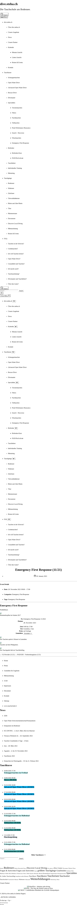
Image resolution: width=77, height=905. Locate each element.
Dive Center (58, 868)
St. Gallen (3, 876)
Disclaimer (7, 691)
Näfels (28, 873)
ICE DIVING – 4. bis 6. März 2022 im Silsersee (19, 731)
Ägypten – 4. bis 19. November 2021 (16, 751)
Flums (74, 868)
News (10, 37)
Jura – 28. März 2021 (11, 746)
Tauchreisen (53, 875)
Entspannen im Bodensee (12, 726)
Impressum (7, 686)
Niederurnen (20, 873)
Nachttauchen (16, 118)
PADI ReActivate (17, 158)
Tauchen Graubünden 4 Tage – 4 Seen (16, 741)
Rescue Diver (12, 93)
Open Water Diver (14, 82)
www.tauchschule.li (10, 706)
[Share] (3, 902)
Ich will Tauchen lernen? (16, 254)
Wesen (58, 879)
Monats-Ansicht (17, 52)
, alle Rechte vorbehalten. (8, 897)
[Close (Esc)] (1, 902)
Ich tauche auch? (13, 269)
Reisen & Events (17, 62)
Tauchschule (4, 879)
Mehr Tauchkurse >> (38, 855)
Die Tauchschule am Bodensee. (15, 9)
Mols (10, 873)
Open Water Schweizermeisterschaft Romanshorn (19, 721)
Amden (1, 868)
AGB (6, 681)
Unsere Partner (12, 42)
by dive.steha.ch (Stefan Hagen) (15, 893)
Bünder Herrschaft (18, 868)
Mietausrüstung (13, 228)
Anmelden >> (28, 633)
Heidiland (68, 870)
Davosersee (11, 218)
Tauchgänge (8, 178)
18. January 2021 (41, 576)
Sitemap (6, 701)
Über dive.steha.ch (14, 27)
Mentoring (11, 173)
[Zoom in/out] (7, 902)
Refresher (11, 148)
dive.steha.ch (9, 4)
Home (6, 660)
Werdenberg (53, 879)
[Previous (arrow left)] (1, 904)
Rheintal (41, 873)
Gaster (35, 870)
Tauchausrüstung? (13, 274)
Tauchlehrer (12, 163)
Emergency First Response (20, 143)
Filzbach (70, 868)
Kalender (11, 47)
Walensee (11, 188)
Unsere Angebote (13, 32)
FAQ (5, 238)
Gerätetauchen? (13, 249)
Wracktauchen (16, 138)
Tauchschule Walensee (13, 879)
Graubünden (61, 871)
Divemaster (11, 98)
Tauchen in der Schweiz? (16, 244)
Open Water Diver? (14, 259)
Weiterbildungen (40, 879)
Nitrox (14, 113)
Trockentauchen (17, 108)
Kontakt (10, 67)
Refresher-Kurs (17, 153)
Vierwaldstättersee (14, 198)
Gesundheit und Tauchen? (16, 264)
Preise (6, 666)
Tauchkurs (32, 876)
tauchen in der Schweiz (22, 876)
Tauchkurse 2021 (9, 756)
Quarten (32, 873)
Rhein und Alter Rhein (15, 203)
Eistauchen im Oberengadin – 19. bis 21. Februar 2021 (21, 761)
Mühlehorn (14, 873)
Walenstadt (27, 879)
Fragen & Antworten (8, 871)
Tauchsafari (64, 876)
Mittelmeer (2, 873)
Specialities (11, 103)
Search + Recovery (18, 133)
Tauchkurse (7, 72)
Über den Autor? (13, 284)
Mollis (6, 873)
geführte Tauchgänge (46, 870)
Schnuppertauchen (14, 77)
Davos (24, 868)
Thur (9, 208)
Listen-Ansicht (16, 57)
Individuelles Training (15, 168)
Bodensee (11, 183)
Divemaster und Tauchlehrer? (17, 279)
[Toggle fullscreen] (5, 902)
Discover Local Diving (15, 223)
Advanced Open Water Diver (17, 87)
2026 (5, 716)
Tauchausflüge (11, 876)
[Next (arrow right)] (3, 904)
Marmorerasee (12, 213)
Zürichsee (11, 193)
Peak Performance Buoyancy (21, 128)
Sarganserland (53, 873)
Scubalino (26, 629)
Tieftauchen (15, 123)
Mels (72, 870)
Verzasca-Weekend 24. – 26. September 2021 (18, 736)
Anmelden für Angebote (11, 671)
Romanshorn (46, 873)
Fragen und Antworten (25, 871)
